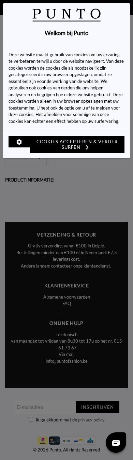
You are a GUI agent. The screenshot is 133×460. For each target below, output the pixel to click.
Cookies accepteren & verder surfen (77, 144)
